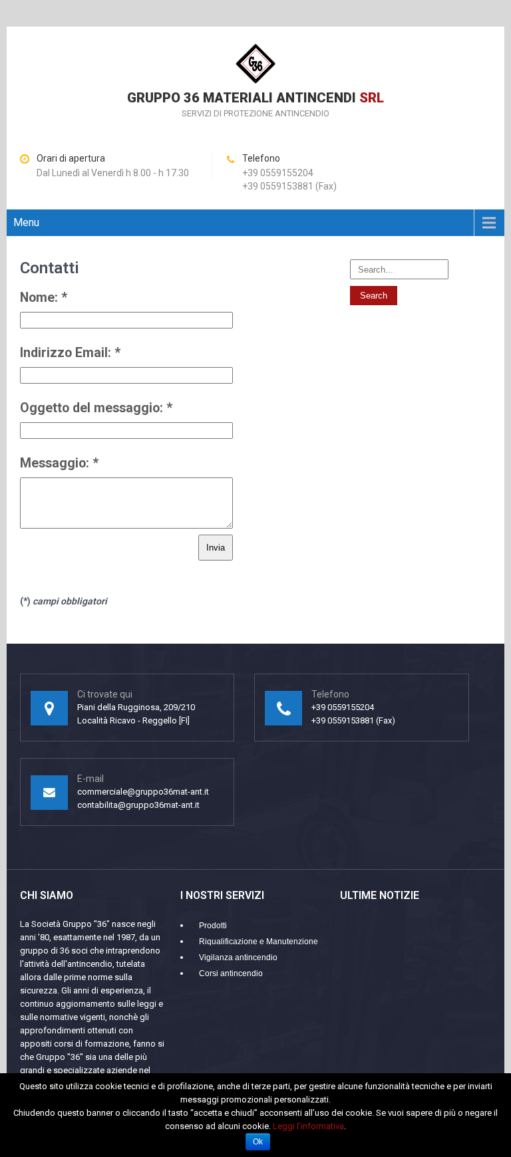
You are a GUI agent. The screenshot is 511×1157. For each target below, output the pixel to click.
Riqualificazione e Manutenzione (258, 941)
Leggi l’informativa (308, 1126)
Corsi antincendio (231, 973)
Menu (26, 222)
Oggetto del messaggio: (96, 408)
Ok (258, 1141)
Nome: (43, 297)
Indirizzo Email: (70, 352)
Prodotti (213, 925)
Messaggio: (59, 463)
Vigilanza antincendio (238, 957)
